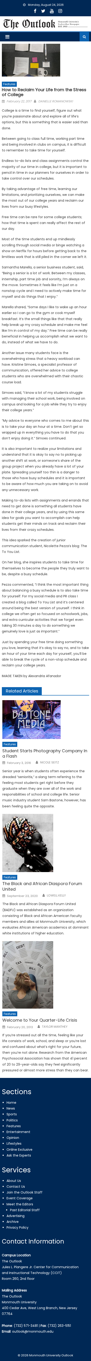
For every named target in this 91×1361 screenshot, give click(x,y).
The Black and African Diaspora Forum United (42, 886)
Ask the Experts (19, 1155)
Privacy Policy (17, 1227)
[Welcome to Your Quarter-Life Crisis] (45, 975)
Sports (12, 1114)
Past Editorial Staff (25, 1210)
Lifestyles (14, 1143)
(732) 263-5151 (59, 1325)
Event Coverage (20, 1198)
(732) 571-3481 (26, 1325)
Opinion (13, 1137)
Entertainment (18, 1132)
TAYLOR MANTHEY (54, 1027)
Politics (12, 1120)
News (11, 1108)
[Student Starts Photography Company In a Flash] (45, 719)
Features (9, 84)
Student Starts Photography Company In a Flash (44, 753)
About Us (14, 1180)
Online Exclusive (19, 1149)
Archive (13, 1221)
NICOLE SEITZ (49, 762)
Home (11, 1102)
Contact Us (16, 1186)
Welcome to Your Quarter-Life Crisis (39, 1020)
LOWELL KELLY (56, 895)
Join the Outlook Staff (24, 1192)
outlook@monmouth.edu (32, 1331)
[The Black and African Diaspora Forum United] (45, 843)
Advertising (15, 1216)
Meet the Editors (20, 1204)
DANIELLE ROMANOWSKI (55, 101)
